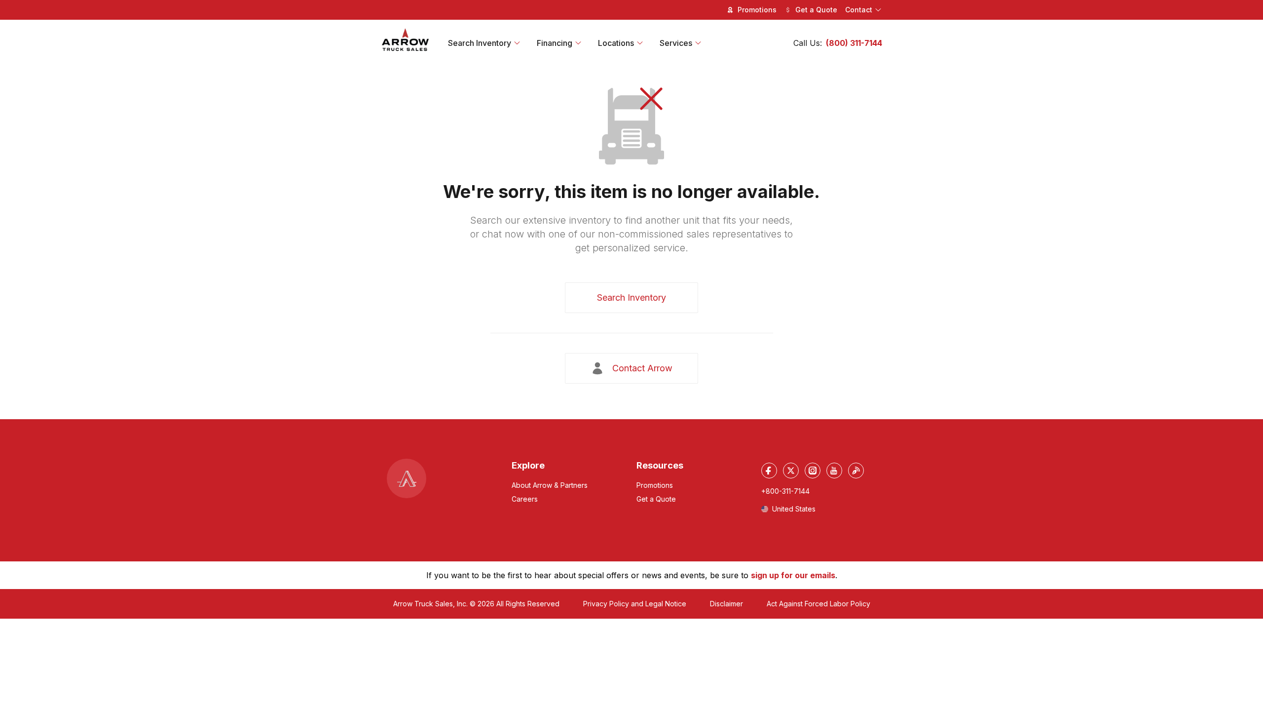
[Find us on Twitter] (791, 470)
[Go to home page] (405, 40)
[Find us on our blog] (856, 470)
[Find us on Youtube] (834, 470)
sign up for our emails (793, 575)
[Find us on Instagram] (812, 470)
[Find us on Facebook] (769, 470)
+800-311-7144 (785, 491)
